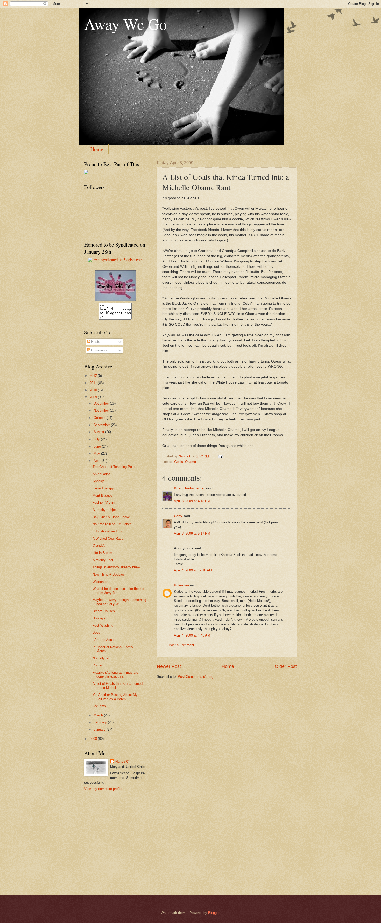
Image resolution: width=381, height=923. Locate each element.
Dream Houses (104, 611)
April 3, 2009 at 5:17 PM (192, 533)
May (97, 453)
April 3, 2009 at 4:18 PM (192, 501)
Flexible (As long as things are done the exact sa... (115, 674)
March (99, 715)
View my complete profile (103, 789)
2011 (94, 383)
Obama (190, 462)
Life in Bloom (102, 553)
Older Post (286, 666)
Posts (95, 342)
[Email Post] (220, 456)
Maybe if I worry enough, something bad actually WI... (119, 602)
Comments (99, 350)
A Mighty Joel (103, 560)
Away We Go (125, 23)
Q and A (99, 546)
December (102, 403)
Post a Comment (181, 645)
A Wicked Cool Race (108, 539)
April (97, 461)
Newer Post (169, 666)
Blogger (213, 913)
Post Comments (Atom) (195, 677)
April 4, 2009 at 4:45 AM (192, 635)
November (102, 410)
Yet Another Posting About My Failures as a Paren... (115, 697)
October (100, 418)
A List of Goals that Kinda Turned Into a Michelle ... (118, 685)
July (97, 439)
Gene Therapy (103, 488)
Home (96, 149)
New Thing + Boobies (109, 574)
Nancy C (122, 761)
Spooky (98, 481)
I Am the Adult (103, 640)
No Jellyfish (101, 658)
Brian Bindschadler (189, 488)
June (98, 446)
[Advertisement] (107, 818)
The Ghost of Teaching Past (114, 467)
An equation (101, 474)
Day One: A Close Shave (111, 517)
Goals (178, 462)
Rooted (98, 665)
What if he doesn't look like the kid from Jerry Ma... (118, 590)
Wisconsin (100, 582)
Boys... (98, 632)
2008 (94, 739)
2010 (94, 390)
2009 (94, 397)
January (100, 729)
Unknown (181, 585)
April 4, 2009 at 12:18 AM (193, 570)
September (102, 425)
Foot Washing (103, 625)
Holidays (99, 618)
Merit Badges (102, 495)
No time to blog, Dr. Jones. (113, 524)
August (99, 432)
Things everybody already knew (116, 567)
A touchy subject (105, 510)
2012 (94, 376)
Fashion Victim (104, 502)
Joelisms (99, 706)
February (101, 722)
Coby (178, 516)
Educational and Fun (108, 531)
